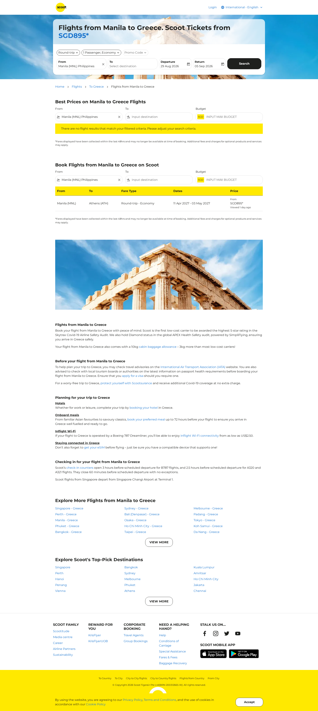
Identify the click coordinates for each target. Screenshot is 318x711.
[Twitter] (226, 633)
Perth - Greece (66, 514)
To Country (105, 678)
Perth (59, 573)
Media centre (63, 637)
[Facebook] (204, 633)
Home (59, 86)
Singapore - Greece (69, 508)
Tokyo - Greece (204, 520)
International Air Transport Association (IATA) (192, 367)
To (111, 62)
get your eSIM (94, 447)
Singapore (62, 567)
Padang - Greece (206, 514)
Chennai (200, 591)
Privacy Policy (132, 700)
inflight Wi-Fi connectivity (200, 435)
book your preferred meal (146, 419)
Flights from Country (192, 678)
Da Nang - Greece (207, 532)
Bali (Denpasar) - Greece (142, 514)
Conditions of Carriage (169, 643)
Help (162, 635)
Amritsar (200, 573)
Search (244, 63)
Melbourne (132, 579)
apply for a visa (132, 376)
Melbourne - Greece (208, 508)
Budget (201, 108)
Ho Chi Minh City (206, 579)
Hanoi (59, 579)
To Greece (96, 86)
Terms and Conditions (160, 700)
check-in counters (79, 467)
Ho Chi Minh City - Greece (143, 526)
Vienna (60, 591)
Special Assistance (172, 651)
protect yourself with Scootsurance (126, 383)
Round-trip (66, 52)
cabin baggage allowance (157, 347)
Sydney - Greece (136, 508)
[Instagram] (215, 633)
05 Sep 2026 (204, 66)
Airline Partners (64, 649)
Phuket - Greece (67, 526)
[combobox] (79, 66)
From (62, 62)
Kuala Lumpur (204, 567)
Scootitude (61, 631)
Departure (168, 62)
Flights (77, 86)
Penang (61, 585)
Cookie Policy (96, 704)
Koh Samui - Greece (208, 526)
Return (199, 62)
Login (213, 7)
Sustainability (63, 655)
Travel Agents (134, 635)
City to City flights (136, 678)
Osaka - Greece (135, 520)
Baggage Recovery (173, 663)
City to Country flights (163, 678)
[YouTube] (237, 633)
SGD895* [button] (74, 35)
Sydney (129, 573)
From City (213, 678)
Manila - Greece (66, 520)
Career (58, 643)
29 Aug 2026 (170, 66)
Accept (249, 702)
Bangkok (131, 567)
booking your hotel (144, 407)
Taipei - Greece (135, 532)
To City (119, 678)
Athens (129, 591)
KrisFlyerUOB (98, 641)
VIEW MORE (159, 542)
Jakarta (199, 585)
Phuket (129, 585)
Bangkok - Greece (68, 532)
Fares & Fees (168, 657)
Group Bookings (136, 641)
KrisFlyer (94, 635)
